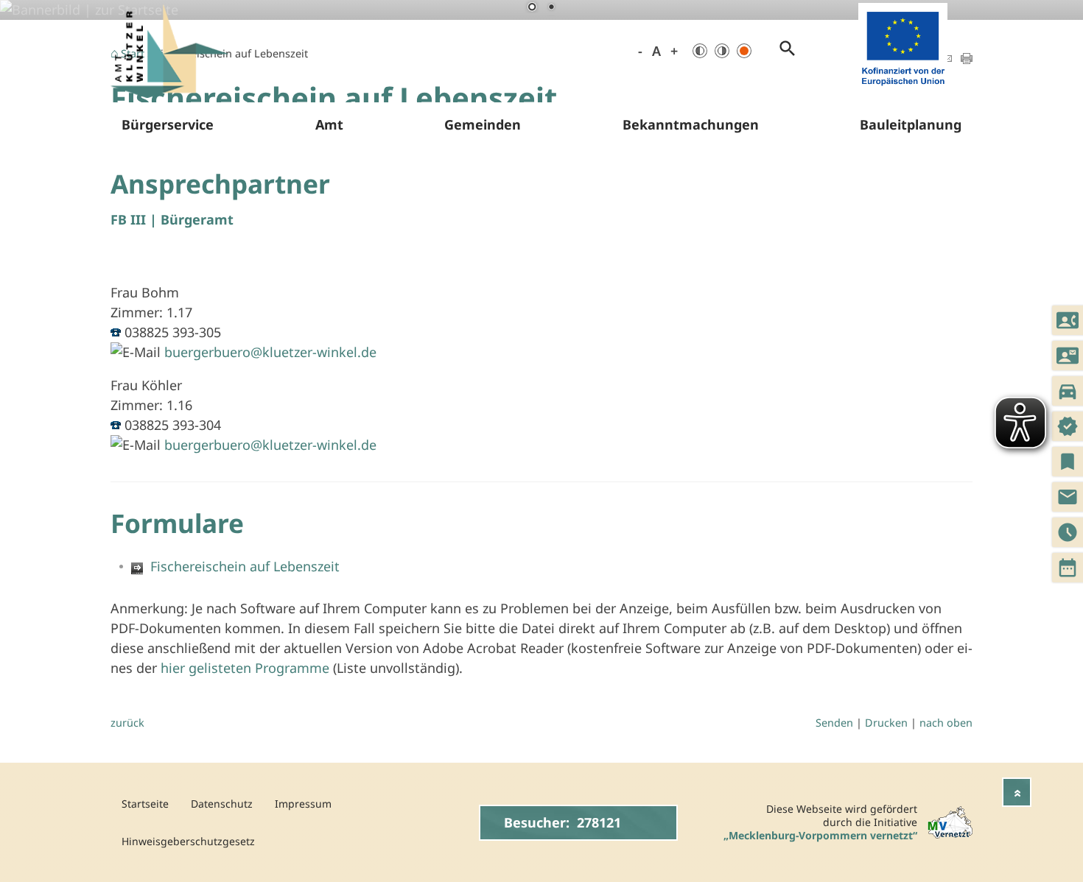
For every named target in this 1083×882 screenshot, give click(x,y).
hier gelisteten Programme (245, 668)
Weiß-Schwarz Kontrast (722, 50)
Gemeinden (482, 124)
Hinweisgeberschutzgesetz (188, 841)
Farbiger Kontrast (744, 50)
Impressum (303, 804)
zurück (127, 723)
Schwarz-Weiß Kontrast (700, 50)
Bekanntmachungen (691, 124)
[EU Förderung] (902, 88)
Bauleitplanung (910, 124)
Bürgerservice (168, 124)
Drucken (886, 723)
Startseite (145, 804)
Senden (834, 723)
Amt (329, 124)
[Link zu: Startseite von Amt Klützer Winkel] (169, 51)
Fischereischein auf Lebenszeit (241, 566)
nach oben (945, 723)
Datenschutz (222, 804)
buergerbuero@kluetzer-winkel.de (270, 352)
